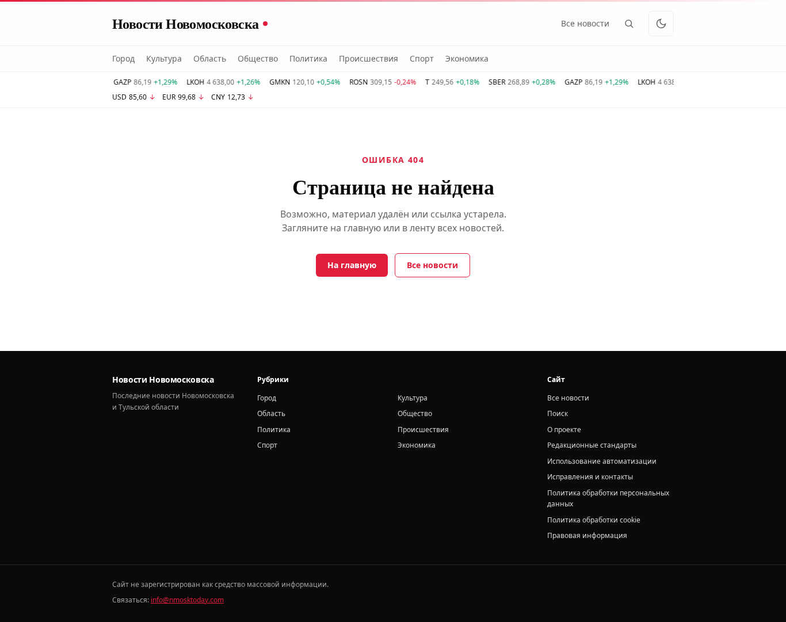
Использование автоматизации (602, 461)
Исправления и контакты (590, 477)
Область (209, 58)
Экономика (467, 58)
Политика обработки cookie (593, 520)
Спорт (422, 58)
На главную (351, 265)
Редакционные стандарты (591, 445)
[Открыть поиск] (629, 23)
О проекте (564, 429)
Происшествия (368, 58)
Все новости (585, 23)
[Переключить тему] (661, 23)
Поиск (557, 413)
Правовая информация (587, 535)
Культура (164, 58)
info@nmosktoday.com (187, 600)
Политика (308, 58)
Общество (258, 58)
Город (123, 58)
